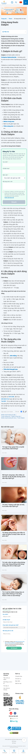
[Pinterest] (25, 411)
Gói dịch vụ (18, 678)
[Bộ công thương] (14, 728)
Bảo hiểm (17, 681)
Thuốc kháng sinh (5, 416)
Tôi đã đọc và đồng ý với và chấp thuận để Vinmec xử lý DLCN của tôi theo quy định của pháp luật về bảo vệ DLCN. (14, 643)
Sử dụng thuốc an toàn (20, 18)
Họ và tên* (5, 614)
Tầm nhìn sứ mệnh (6, 678)
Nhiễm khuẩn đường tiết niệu (8, 418)
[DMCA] (14, 733)
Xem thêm (4, 452)
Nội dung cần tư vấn (7, 181)
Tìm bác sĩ (6, 686)
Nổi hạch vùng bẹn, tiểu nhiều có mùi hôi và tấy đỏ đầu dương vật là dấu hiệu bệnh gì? (13, 476)
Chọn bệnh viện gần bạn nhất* (11, 625)
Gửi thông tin (14, 648)
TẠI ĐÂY (3, 401)
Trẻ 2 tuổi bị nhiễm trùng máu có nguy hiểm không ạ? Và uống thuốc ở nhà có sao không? (13, 593)
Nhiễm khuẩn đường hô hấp (8, 414)
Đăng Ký (14, 202)
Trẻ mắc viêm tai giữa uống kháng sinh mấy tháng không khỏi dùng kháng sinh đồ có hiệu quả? (13, 564)
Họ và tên (5, 162)
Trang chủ (4, 18)
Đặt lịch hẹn (18, 683)
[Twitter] (23, 411)
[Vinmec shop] (20, 700)
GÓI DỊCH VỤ (5, 399)
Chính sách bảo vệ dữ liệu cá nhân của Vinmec (14, 739)
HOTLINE (11, 396)
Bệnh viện (5, 175)
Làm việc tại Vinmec (6, 689)
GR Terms (14, 743)
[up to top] (24, 740)
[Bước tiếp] (14, 721)
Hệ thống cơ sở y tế (7, 682)
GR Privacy (14, 741)
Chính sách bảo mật (9, 197)
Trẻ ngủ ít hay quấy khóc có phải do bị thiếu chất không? (13, 448)
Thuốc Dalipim (21, 418)
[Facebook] (21, 411)
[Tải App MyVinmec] (8, 701)
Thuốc (10, 18)
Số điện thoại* (6, 619)
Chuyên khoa (18, 676)
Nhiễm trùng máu (16, 416)
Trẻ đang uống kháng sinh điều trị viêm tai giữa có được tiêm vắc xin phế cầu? (13, 534)
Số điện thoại (6, 168)
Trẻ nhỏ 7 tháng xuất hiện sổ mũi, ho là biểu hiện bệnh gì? (13, 505)
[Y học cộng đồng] (14, 718)
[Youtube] (11, 713)
